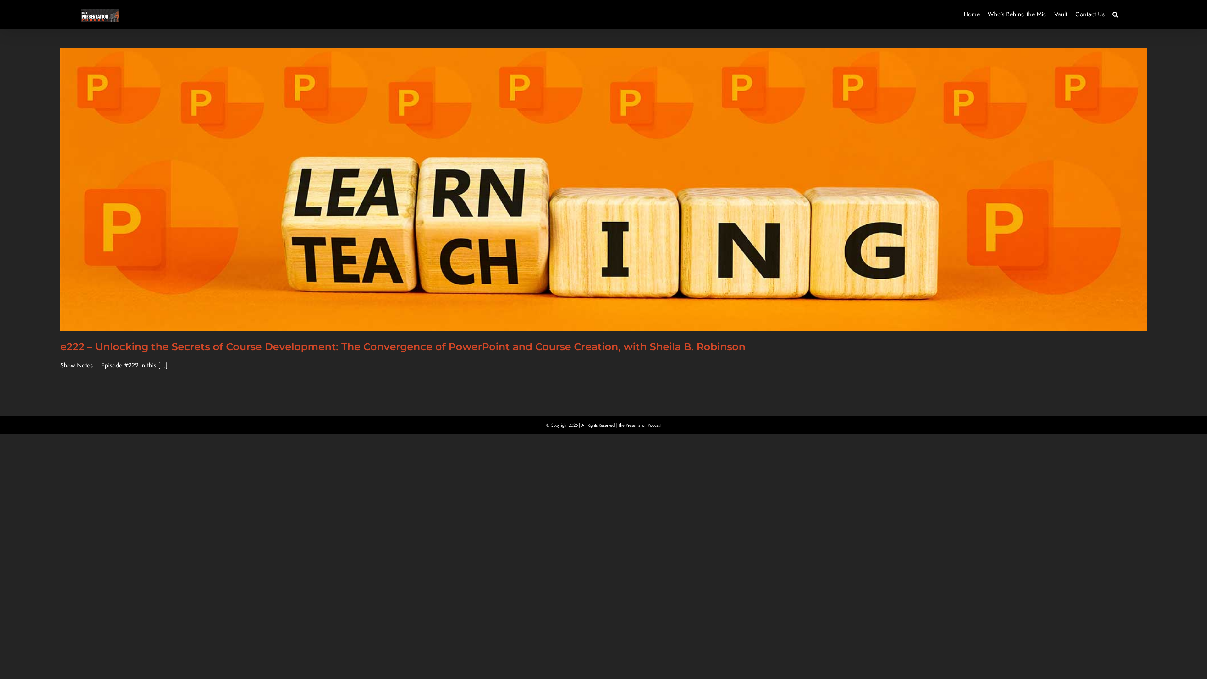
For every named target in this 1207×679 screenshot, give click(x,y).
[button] (1115, 14)
